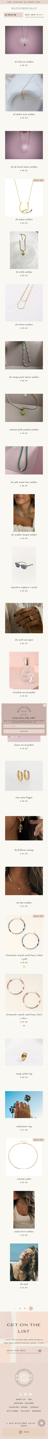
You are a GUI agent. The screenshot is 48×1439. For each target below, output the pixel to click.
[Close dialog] (44, 705)
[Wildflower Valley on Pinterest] (29, 1394)
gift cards (12, 1411)
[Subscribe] (39, 1350)
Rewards (36, 1411)
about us (20, 1399)
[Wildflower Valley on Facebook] (24, 1394)
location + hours (18, 1407)
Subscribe (24, 731)
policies (25, 1411)
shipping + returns (24, 1403)
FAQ (30, 1399)
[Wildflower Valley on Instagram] (19, 1394)
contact (34, 1407)
